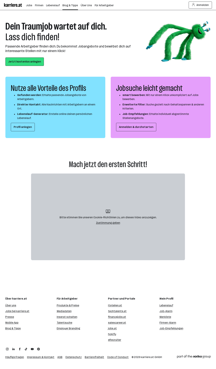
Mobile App (11, 322)
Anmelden (202, 5)
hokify (112, 334)
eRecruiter (114, 339)
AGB (59, 357)
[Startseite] (15, 5)
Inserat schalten (67, 316)
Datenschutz (73, 357)
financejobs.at (117, 316)
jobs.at (112, 328)
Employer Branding (68, 328)
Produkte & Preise (68, 305)
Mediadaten (64, 311)
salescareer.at (117, 322)
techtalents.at (117, 311)
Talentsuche (64, 322)
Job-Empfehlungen (171, 328)
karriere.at (147, 357)
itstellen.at (115, 305)
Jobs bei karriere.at (17, 311)
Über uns (10, 305)
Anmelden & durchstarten (136, 127)
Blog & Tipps (13, 328)
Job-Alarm (165, 311)
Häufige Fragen (14, 357)
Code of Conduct (118, 357)
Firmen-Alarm (167, 322)
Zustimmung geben (108, 222)
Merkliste (165, 316)
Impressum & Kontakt (40, 357)
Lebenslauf (166, 305)
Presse (9, 316)
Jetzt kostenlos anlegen (24, 61)
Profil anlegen (23, 127)
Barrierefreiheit (94, 357)
